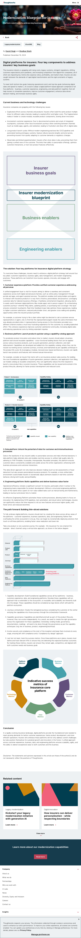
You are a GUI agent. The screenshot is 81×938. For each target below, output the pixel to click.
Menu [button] (74, 2)
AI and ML (28, 44)
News (4, 893)
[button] (40, 834)
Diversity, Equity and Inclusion (13, 897)
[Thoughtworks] (9, 3)
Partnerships (6, 881)
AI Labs (5, 889)
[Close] (79, 919)
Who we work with (9, 885)
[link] (40, 856)
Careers (5, 900)
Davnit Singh (11, 51)
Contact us (6, 904)
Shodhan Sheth (25, 51)
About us (5, 874)
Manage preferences (40, 934)
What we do (6, 877)
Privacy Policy (25, 930)
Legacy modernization (12, 44)
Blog (38, 44)
